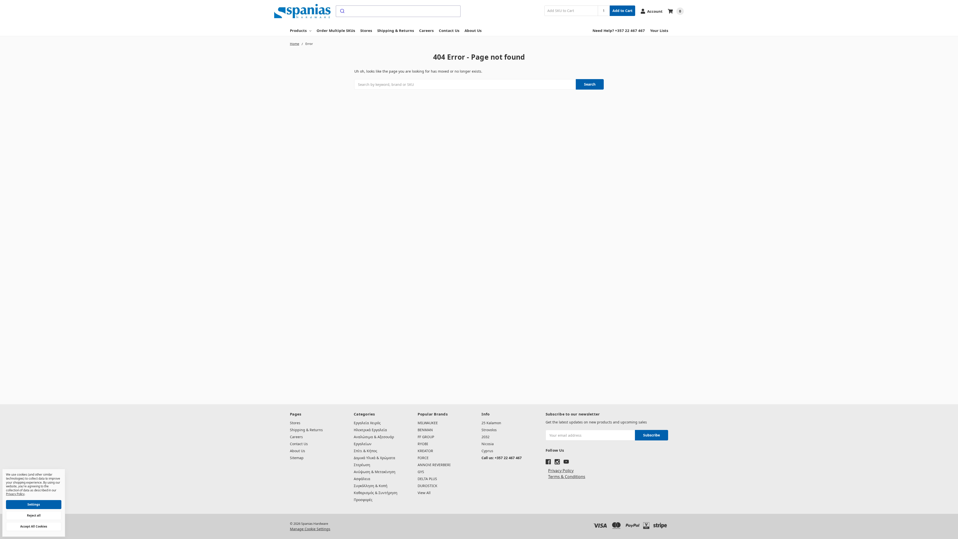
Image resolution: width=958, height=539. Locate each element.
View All (424, 492)
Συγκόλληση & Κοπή (370, 485)
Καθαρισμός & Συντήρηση (375, 492)
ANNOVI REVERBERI (434, 464)
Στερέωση (362, 464)
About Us (473, 30)
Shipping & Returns (395, 30)
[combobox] (398, 11)
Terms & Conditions (566, 476)
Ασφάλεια (362, 478)
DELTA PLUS (427, 478)
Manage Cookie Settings (310, 529)
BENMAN (425, 429)
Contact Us (449, 30)
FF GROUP (426, 436)
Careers (426, 30)
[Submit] (342, 11)
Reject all (34, 515)
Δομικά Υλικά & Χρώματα (374, 457)
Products (298, 30)
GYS (421, 471)
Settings (33, 504)
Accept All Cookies (33, 526)
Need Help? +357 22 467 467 (619, 30)
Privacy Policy (561, 470)
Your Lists (659, 30)
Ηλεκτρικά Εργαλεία (370, 429)
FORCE (423, 457)
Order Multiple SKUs (336, 30)
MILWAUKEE (428, 422)
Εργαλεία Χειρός (367, 422)
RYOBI (423, 443)
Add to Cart (622, 10)
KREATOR (425, 450)
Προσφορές (363, 499)
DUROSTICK (427, 485)
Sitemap (297, 457)
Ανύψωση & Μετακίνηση (374, 471)
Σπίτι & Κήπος (365, 450)
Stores (366, 30)
